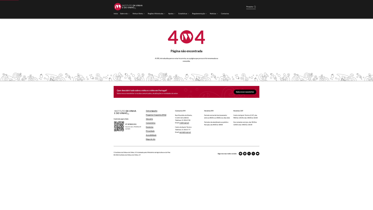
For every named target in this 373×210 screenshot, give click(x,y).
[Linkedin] (245, 153)
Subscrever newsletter (245, 92)
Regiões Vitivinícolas (155, 13)
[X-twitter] (249, 153)
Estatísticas (182, 13)
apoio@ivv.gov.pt (185, 132)
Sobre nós (124, 13)
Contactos (225, 13)
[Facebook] (240, 153)
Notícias (213, 13)
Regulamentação (198, 13)
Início (116, 13)
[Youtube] (257, 153)
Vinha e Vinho (137, 13)
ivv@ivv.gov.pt (184, 123)
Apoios (170, 13)
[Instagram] (253, 153)
